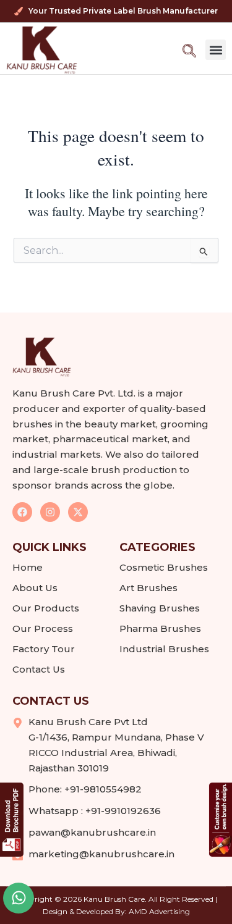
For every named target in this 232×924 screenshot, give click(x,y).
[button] (215, 50)
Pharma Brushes (160, 628)
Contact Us (38, 669)
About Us (35, 588)
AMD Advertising (159, 911)
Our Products (45, 608)
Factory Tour (43, 649)
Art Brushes (148, 588)
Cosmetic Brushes (163, 567)
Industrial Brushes (164, 649)
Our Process (42, 628)
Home (27, 567)
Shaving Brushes (159, 608)
